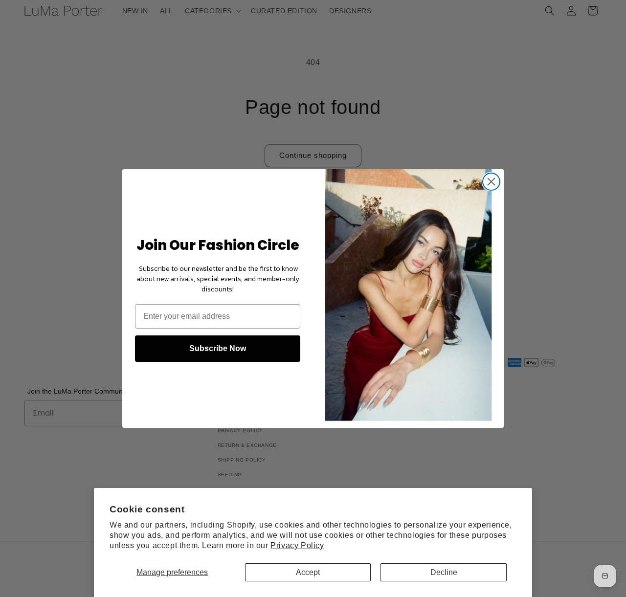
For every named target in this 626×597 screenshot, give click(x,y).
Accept (308, 572)
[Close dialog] (491, 181)
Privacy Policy (297, 545)
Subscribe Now (217, 348)
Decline (443, 572)
